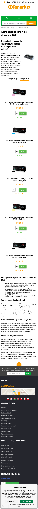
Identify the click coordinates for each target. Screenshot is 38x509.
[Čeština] (8, 399)
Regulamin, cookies (6, 423)
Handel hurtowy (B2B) (7, 415)
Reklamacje (4, 421)
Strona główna (5, 27)
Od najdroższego (13, 79)
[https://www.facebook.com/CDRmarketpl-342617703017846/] (5, 478)
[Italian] (24, 399)
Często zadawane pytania (8, 418)
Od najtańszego (24, 79)
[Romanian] (18, 399)
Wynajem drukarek (6, 431)
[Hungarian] (14, 399)
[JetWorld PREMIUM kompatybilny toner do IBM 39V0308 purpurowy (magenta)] (19, 92)
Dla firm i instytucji (6, 428)
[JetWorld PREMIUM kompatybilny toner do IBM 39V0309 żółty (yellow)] (19, 207)
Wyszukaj (31, 23)
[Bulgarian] (28, 399)
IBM (16, 27)
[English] (11, 399)
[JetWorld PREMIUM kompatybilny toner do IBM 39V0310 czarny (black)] (19, 168)
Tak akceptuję (26, 501)
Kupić (22, 113)
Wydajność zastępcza (7, 434)
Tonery (12, 27)
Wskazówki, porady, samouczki (9, 410)
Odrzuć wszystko (11, 501)
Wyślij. (28, 373)
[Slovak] (21, 399)
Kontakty (3, 407)
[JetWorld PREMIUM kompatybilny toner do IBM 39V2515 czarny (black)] (19, 245)
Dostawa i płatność (6, 413)
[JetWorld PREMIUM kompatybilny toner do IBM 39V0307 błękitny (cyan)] (19, 130)
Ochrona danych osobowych (8, 426)
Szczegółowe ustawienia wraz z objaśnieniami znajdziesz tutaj (19, 505)
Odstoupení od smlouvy (7, 436)
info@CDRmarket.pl (28, 2)
